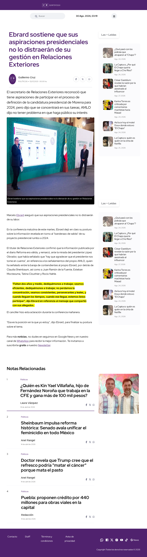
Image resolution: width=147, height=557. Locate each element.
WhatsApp (23, 341)
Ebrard (20, 215)
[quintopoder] (51, 5)
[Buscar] (36, 16)
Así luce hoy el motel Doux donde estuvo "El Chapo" (124, 125)
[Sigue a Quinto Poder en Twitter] (111, 540)
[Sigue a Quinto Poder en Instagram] (116, 540)
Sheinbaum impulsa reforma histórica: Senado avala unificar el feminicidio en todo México (53, 427)
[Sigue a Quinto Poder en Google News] (134, 540)
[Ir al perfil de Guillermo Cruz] (12, 78)
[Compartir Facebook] (76, 79)
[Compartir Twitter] (83, 79)
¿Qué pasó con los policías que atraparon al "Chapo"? (125, 52)
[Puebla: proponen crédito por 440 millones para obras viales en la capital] (119, 506)
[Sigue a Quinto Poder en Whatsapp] (102, 540)
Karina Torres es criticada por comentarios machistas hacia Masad (122, 107)
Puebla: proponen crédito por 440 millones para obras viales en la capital (55, 502)
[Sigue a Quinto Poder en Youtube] (121, 540)
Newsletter (44, 345)
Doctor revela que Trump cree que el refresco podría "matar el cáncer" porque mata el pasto (57, 465)
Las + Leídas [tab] (108, 34)
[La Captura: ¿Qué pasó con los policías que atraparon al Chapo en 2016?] (108, 53)
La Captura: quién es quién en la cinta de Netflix (124, 140)
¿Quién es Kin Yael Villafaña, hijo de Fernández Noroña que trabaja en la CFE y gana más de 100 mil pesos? (55, 390)
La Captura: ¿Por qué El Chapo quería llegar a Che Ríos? (125, 67)
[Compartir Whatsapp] (89, 79)
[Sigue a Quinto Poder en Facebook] (107, 540)
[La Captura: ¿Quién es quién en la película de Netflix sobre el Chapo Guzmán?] (108, 142)
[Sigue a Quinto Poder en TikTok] (126, 540)
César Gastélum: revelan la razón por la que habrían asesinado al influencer (125, 86)
